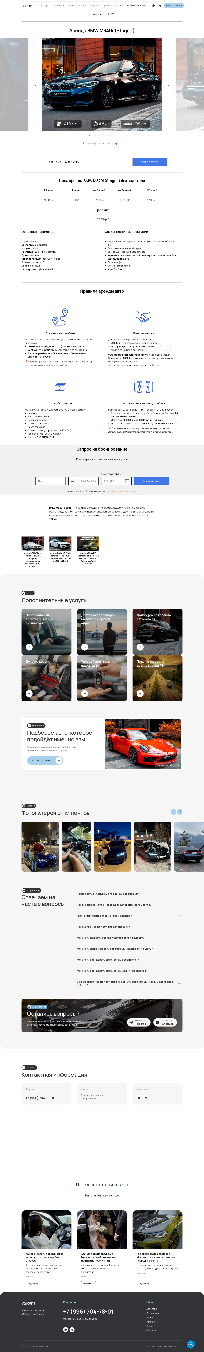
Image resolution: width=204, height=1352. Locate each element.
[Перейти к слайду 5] (100, 135)
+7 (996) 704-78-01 (137, 5)
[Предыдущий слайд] (35, 84)
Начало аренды (111, 474)
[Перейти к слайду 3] (95, 135)
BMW (110, 14)
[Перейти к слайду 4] (98, 135)
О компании (58, 5)
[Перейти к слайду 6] (103, 135)
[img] (28, 6)
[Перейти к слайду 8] (109, 135)
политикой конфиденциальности (122, 490)
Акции (72, 5)
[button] (174, 5)
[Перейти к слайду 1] (89, 135)
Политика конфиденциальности (161, 1346)
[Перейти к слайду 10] (114, 135)
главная (95, 14)
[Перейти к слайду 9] (111, 135)
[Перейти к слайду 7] (106, 135)
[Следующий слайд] (168, 84)
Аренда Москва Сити (113, 5)
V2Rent (28, 1303)
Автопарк (44, 5)
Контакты (151, 1330)
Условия (83, 5)
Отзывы (95, 5)
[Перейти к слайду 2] (92, 135)
